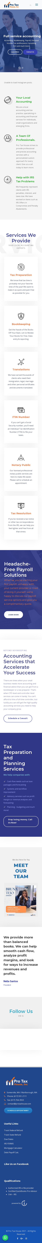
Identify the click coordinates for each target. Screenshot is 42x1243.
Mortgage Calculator (13, 1148)
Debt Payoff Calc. (11, 1152)
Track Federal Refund (13, 1130)
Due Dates (8, 1139)
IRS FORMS (9, 1143)
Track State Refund (12, 1134)
